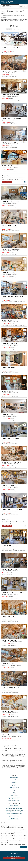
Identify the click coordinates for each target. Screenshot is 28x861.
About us (14, 785)
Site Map (18, 852)
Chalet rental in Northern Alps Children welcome (14, 810)
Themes (14, 779)
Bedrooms (19, 29)
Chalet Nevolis (7, 166)
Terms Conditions (14, 795)
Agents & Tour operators (14, 798)
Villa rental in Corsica (14, 818)
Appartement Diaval (9, 711)
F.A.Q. (14, 792)
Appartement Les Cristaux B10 (12, 509)
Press (14, 790)
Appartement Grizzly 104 (10, 201)
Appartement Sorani (9, 640)
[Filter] (21, 6)
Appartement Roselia (9, 272)
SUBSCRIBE (23, 847)
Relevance (9, 29)
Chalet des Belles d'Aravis (11, 47)
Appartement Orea (8, 414)
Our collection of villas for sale (14, 800)
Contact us (14, 858)
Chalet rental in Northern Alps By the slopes (14, 811)
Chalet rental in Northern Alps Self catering (14, 808)
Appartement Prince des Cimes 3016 (14, 592)
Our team (14, 784)
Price (14, 29)
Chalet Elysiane (7, 391)
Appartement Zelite (8, 367)
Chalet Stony (7, 545)
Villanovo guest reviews (14, 787)
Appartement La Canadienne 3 (12, 118)
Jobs (14, 789)
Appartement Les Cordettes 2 (12, 569)
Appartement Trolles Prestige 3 (13, 296)
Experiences (14, 782)
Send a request (7, 182)
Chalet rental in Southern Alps (14, 820)
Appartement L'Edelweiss (10, 95)
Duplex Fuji (5, 734)
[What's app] (25, 182)
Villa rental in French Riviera (14, 816)
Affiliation (23, 852)
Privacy (14, 793)
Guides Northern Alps (14, 815)
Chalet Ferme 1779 (8, 320)
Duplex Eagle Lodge (9, 225)
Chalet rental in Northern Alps (14, 807)
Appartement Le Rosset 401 (11, 438)
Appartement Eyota (8, 663)
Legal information (14, 853)
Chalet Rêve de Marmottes (11, 687)
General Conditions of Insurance (14, 797)
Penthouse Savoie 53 (9, 485)
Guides (14, 780)
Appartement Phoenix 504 (11, 249)
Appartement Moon (8, 616)
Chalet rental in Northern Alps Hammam (14, 813)
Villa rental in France (14, 805)
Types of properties (14, 777)
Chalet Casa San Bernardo (11, 462)
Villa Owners (11, 852)
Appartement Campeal (9, 343)
